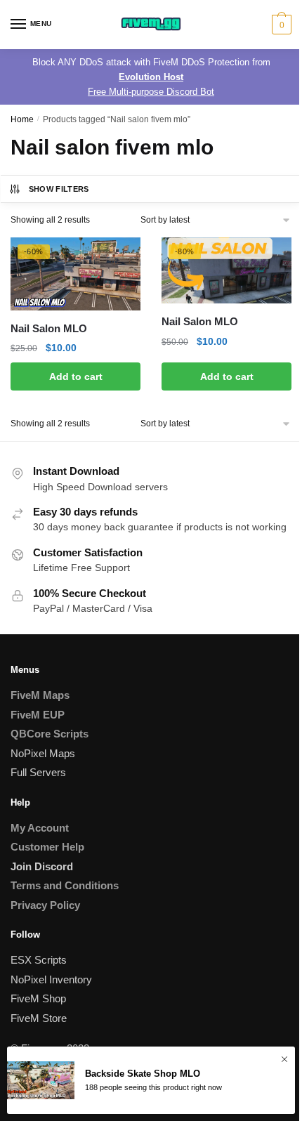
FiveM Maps (40, 695)
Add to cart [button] (76, 376)
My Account (40, 828)
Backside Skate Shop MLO (142, 1073)
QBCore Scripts (49, 734)
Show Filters (59, 189)
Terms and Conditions (65, 885)
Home (22, 119)
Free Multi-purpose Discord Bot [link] (151, 91)
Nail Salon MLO (49, 328)
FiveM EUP (38, 715)
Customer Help (47, 847)
